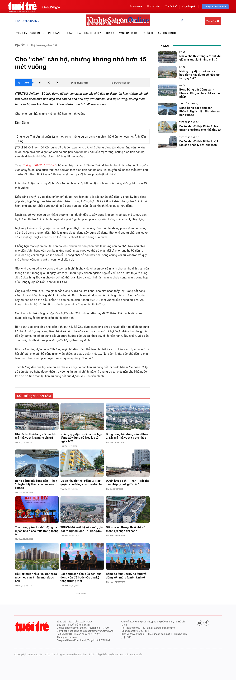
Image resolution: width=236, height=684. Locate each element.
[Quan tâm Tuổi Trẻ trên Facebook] (206, 623)
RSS (129, 637)
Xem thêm (81, 593)
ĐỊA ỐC (20, 45)
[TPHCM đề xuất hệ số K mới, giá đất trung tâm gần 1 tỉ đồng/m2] (82, 509)
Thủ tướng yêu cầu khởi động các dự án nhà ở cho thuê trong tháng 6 (37, 531)
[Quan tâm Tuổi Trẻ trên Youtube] (199, 623)
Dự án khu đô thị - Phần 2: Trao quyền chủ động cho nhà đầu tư (81, 482)
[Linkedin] (57, 82)
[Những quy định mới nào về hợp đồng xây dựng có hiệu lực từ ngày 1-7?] (82, 416)
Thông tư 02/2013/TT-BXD (39, 165)
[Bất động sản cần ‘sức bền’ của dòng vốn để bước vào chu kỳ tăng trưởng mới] (82, 556)
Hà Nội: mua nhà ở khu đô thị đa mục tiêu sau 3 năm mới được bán (36, 577)
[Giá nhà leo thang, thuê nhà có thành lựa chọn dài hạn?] (128, 509)
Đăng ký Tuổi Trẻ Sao (215, 6)
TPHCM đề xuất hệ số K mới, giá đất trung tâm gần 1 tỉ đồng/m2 (81, 529)
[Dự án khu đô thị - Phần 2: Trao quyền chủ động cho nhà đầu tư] (82, 463)
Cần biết (172, 6)
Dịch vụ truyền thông (132, 634)
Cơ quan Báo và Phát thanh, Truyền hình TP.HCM (83, 640)
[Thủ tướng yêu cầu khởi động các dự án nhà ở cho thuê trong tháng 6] (37, 509)
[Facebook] (182, 20)
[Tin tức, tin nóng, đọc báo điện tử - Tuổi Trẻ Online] (22, 6)
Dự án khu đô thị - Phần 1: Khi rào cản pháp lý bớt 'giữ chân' (127, 482)
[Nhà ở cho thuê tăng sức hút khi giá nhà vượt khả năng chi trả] (37, 416)
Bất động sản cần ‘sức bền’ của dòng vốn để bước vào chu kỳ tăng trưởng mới (80, 577)
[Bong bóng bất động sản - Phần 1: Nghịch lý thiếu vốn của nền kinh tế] (37, 463)
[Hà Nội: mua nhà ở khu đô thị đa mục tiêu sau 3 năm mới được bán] (37, 556)
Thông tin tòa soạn (67, 637)
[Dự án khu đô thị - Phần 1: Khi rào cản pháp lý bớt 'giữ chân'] (128, 463)
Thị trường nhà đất (44, 45)
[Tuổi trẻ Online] (31, 626)
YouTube (155, 6)
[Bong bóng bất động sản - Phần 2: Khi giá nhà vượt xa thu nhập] (128, 416)
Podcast (137, 6)
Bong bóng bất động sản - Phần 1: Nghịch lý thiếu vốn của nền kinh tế (36, 484)
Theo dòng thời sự (188, 104)
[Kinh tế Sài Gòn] (50, 6)
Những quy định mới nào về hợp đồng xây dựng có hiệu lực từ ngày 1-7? (81, 437)
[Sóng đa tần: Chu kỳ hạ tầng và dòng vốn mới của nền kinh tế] (128, 556)
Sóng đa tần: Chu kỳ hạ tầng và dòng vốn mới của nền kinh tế (126, 575)
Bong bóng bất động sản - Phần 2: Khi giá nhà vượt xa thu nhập (127, 435)
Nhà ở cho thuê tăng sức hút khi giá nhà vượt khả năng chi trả (35, 435)
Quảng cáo (190, 6)
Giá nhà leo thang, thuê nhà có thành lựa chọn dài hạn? (125, 529)
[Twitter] (48, 82)
